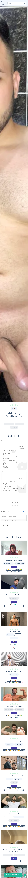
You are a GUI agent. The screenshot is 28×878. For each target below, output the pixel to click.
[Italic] (4, 520)
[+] (18, 520)
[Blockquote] (12, 520)
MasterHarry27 (20, 563)
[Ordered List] (9, 520)
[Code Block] (14, 520)
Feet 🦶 (12, 569)
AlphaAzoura (20, 817)
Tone (16, 647)
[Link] (15, 520)
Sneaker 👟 (14, 571)
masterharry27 (9, 563)
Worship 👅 (20, 682)
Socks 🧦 (19, 571)
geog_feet (18, 779)
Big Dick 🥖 (19, 419)
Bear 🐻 (8, 419)
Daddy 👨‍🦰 (14, 604)
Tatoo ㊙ (16, 607)
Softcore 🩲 (14, 566)
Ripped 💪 (9, 571)
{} (17, 520)
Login (25, 511)
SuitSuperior (15, 674)
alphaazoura (10, 817)
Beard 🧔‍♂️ (13, 419)
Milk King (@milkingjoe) (14, 414)
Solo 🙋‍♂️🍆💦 (14, 601)
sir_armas (14, 638)
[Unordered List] (10, 520)
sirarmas (19, 635)
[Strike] (7, 520)
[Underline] (5, 520)
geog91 (10, 779)
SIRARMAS (10, 635)
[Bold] (2, 520)
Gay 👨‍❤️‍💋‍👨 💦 (14, 408)
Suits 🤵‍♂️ (11, 607)
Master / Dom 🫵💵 (18, 569)
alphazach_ (10, 744)
